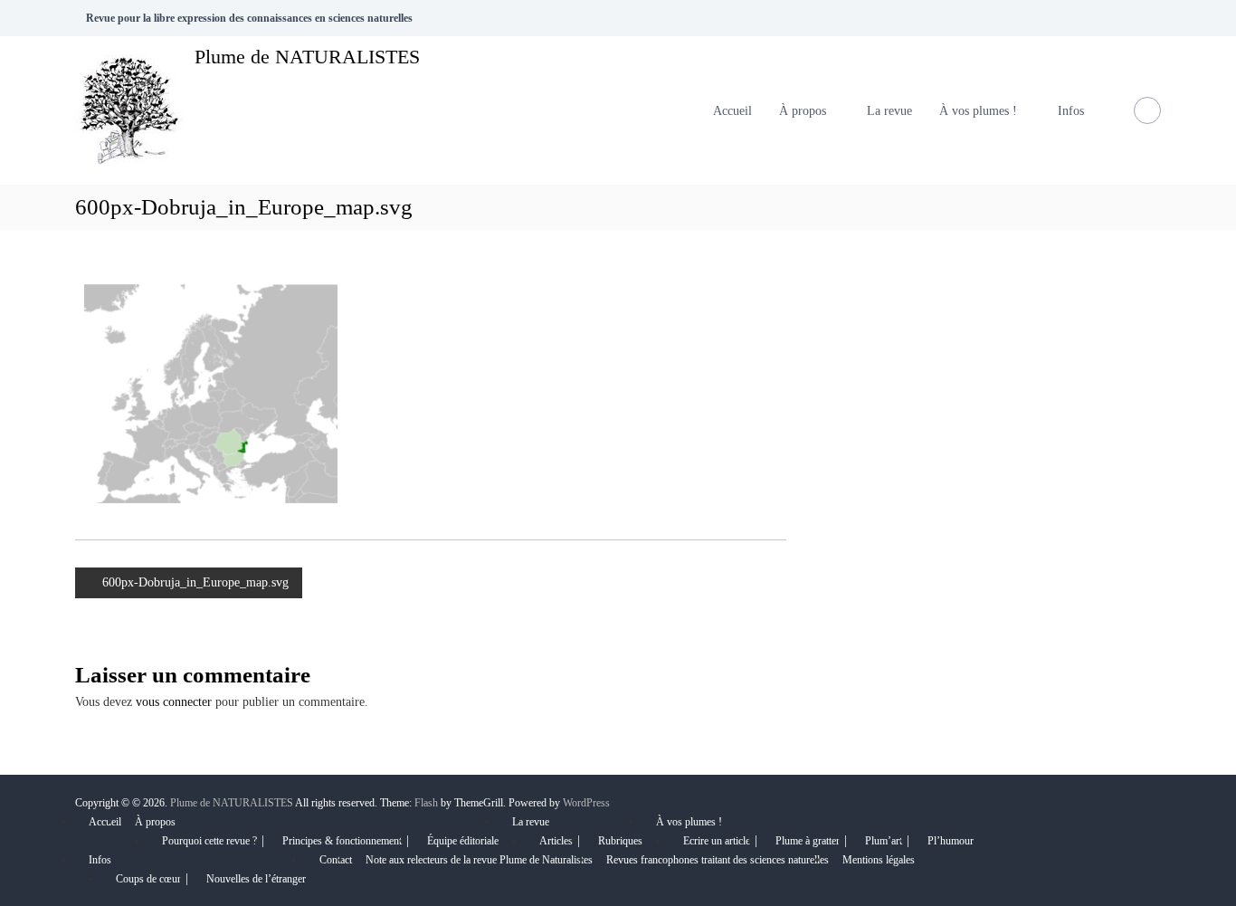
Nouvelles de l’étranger (256, 879)
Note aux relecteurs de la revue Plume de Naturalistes (479, 860)
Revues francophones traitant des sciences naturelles (717, 860)
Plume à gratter (807, 840)
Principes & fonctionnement (342, 840)
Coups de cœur (148, 879)
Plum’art (883, 840)
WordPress (586, 802)
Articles (556, 840)
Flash (426, 802)
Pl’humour (950, 840)
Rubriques (620, 840)
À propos (802, 111)
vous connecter (174, 702)
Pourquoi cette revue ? (209, 840)
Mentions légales (878, 860)
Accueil (732, 111)
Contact (335, 860)
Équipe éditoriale (463, 840)
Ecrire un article (716, 840)
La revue (889, 111)
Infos (1071, 111)
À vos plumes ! (978, 111)
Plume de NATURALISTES (307, 56)
